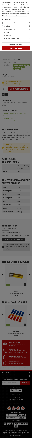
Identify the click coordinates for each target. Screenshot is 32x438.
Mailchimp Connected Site (11, 39)
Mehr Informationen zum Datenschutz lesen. (14, 16)
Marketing (6, 32)
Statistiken (7, 26)
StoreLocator (7, 35)
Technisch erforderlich (10, 23)
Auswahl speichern (16, 44)
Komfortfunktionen (9, 29)
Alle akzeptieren (16, 48)
